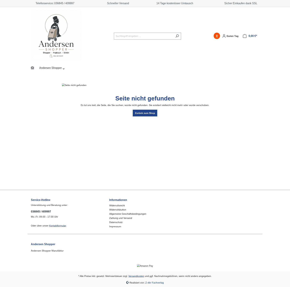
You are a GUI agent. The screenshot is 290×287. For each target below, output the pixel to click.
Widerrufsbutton (117, 209)
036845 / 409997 (41, 211)
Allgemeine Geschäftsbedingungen (127, 213)
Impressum (115, 226)
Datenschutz (116, 222)
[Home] (35, 68)
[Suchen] (177, 36)
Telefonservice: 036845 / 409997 (54, 3)
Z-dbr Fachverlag (154, 282)
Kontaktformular (57, 225)
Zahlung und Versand (120, 218)
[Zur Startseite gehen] (56, 35)
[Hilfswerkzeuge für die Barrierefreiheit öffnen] (217, 36)
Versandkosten (136, 276)
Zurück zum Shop (145, 113)
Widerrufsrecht (117, 205)
